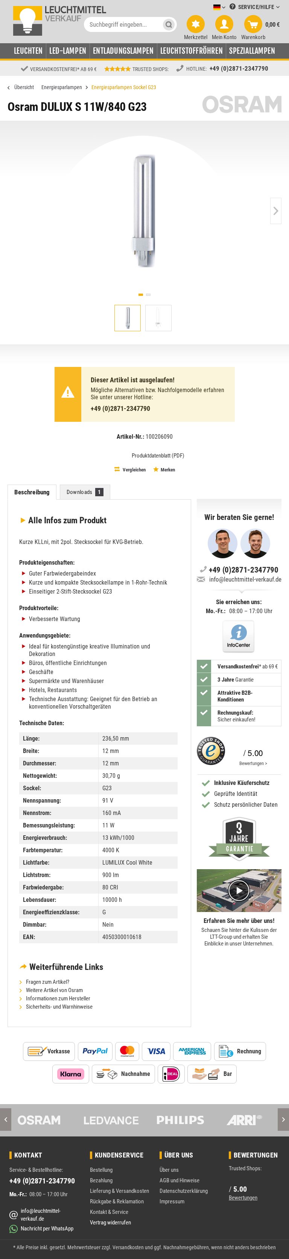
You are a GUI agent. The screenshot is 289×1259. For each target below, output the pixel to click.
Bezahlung (101, 1180)
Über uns (169, 1170)
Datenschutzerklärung (184, 1191)
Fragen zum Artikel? (47, 982)
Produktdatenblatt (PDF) (158, 455)
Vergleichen (134, 470)
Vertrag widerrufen (110, 1222)
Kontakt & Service (109, 1212)
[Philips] (177, 1120)
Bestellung (101, 1170)
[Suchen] (169, 24)
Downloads (84, 492)
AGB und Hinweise (179, 1180)
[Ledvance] (111, 1120)
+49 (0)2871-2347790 (239, 68)
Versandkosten (128, 1247)
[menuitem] (208, 7)
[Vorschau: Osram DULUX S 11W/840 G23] (127, 318)
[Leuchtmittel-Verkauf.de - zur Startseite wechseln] (59, 20)
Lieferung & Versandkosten (119, 1191)
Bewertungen (243, 1197)
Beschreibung (32, 492)
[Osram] (44, 1120)
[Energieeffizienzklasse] (116, 455)
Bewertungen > (253, 763)
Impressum (172, 1201)
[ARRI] (244, 1120)
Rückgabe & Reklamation (117, 1201)
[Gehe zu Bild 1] (140, 295)
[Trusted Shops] (211, 753)
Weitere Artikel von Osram (54, 990)
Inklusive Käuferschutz (241, 782)
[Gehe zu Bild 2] (148, 295)
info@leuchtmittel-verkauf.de (245, 579)
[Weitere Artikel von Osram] (241, 104)
